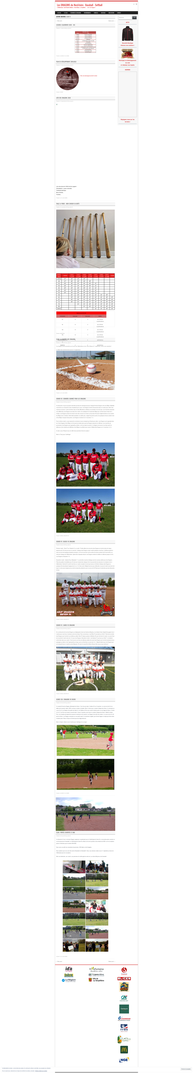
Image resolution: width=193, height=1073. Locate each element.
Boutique (103, 13)
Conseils (96, 13)
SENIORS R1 (66, 619)
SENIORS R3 (66, 535)
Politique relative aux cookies (41, 1070)
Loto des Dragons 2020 (63, 98)
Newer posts (111, 21)
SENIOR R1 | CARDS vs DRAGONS (65, 625)
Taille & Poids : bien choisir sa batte (67, 204)
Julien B (68, 17)
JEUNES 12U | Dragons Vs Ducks (66, 699)
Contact (119, 13)
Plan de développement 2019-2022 (66, 62)
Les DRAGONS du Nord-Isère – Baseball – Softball (79, 5)
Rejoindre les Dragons (75, 13)
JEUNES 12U (63, 55)
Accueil (59, 13)
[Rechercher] (134, 17)
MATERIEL (62, 333)
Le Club (65, 13)
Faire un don (111, 13)
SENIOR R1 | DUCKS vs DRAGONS (65, 542)
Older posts (59, 21)
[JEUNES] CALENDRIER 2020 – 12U (65, 25)
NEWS (67, 55)
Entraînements (87, 13)
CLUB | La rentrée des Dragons (65, 339)
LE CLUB (62, 197)
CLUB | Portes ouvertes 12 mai (65, 832)
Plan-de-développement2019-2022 (88, 75)
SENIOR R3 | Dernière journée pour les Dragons (71, 399)
